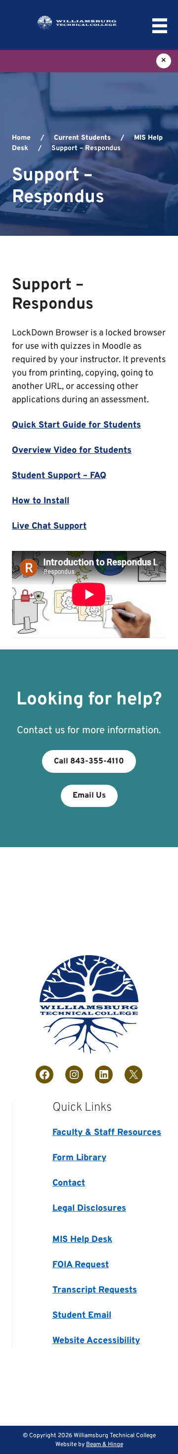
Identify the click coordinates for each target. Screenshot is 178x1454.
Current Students (82, 138)
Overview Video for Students (72, 450)
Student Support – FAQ (59, 476)
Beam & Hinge (104, 1445)
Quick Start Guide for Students (76, 425)
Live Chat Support (49, 526)
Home (21, 138)
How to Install (40, 501)
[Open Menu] (159, 26)
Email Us (89, 796)
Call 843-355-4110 (89, 761)
